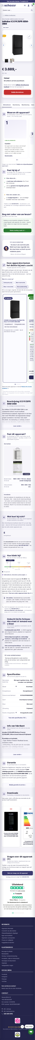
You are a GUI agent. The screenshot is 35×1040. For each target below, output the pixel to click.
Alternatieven (7, 105)
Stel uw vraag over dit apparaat (17, 873)
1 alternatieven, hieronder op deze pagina (15, 574)
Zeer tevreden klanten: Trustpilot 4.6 (17, 1)
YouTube (4, 981)
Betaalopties (5, 953)
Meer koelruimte (20, 282)
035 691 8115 (15, 203)
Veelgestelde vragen (7, 965)
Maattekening (25, 105)
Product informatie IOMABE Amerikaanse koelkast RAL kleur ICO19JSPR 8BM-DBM (11, 835)
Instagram (4, 976)
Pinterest (4, 979)
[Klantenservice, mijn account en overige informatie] (28, 5)
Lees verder (17, 426)
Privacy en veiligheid (7, 940)
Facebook (4, 974)
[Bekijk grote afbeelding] (29, 36)
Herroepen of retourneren (9, 960)
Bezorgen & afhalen (7, 951)
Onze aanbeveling (22, 286)
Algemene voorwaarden (8, 938)
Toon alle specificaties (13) (16, 718)
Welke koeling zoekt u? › (17, 230)
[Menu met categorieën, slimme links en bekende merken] (25, 5)
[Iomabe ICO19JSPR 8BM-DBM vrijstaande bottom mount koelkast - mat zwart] (6, 61)
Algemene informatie (7, 928)
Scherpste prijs (8, 282)
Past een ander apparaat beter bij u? (21, 593)
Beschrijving (16, 105)
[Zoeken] (32, 10)
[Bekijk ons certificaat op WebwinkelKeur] (17, 1021)
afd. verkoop (7, 1009)
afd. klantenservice (9, 1011)
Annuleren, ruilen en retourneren (10, 958)
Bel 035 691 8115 (23, 545)
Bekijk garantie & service (17, 785)
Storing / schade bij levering (9, 956)
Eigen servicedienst (7, 935)
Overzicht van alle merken (9, 931)
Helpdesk (4, 963)
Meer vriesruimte (8, 286)
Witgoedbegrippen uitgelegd (10, 933)
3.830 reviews (21, 891)
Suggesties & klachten (8, 942)
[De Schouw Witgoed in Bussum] (8, 5)
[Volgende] (31, 135)
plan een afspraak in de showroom (14, 610)
